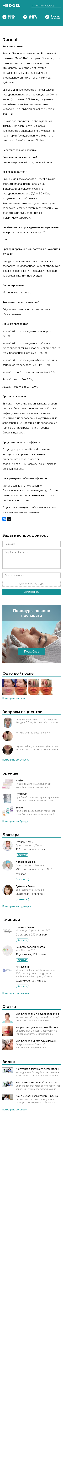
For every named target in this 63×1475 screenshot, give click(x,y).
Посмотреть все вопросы (15, 759)
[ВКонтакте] (4, 519)
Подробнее (31, 651)
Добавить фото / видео (31, 583)
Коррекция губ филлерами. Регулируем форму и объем (38, 1027)
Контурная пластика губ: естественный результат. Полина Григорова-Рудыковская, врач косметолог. (38, 1069)
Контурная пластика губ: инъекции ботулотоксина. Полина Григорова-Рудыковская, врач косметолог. (38, 1082)
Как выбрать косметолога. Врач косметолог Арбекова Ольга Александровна (38, 1096)
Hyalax (19, 780)
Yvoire (19, 807)
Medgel (11, 5)
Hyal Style (21, 794)
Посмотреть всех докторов (16, 906)
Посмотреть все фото (14, 698)
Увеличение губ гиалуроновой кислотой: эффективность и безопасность (38, 1013)
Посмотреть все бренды (15, 821)
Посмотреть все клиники (15, 993)
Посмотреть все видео (14, 1109)
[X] (9, 519)
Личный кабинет (47, 17)
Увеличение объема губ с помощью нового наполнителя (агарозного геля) (38, 1041)
